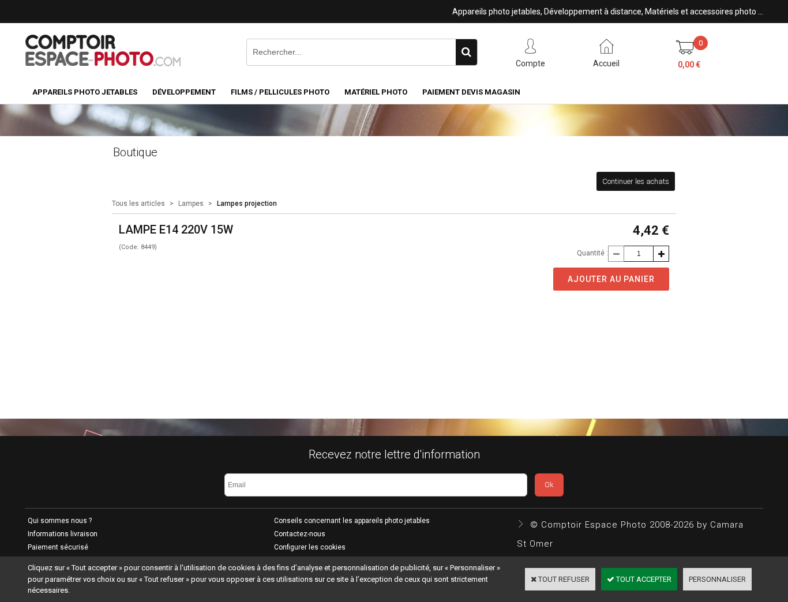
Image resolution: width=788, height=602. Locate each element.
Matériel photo (375, 92)
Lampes (191, 204)
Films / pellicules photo (280, 92)
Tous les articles (138, 204)
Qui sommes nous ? (60, 521)
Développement (184, 92)
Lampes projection (247, 204)
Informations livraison (62, 534)
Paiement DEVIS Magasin (471, 92)
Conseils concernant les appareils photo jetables (352, 521)
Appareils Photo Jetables (84, 92)
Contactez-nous (299, 534)
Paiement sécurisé (58, 547)
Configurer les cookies (310, 547)
